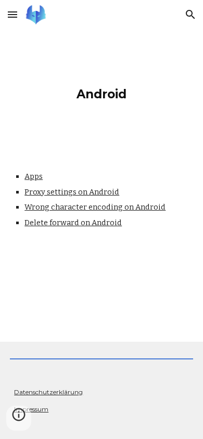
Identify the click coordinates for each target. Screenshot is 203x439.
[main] (101, 91)
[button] (12, 14)
